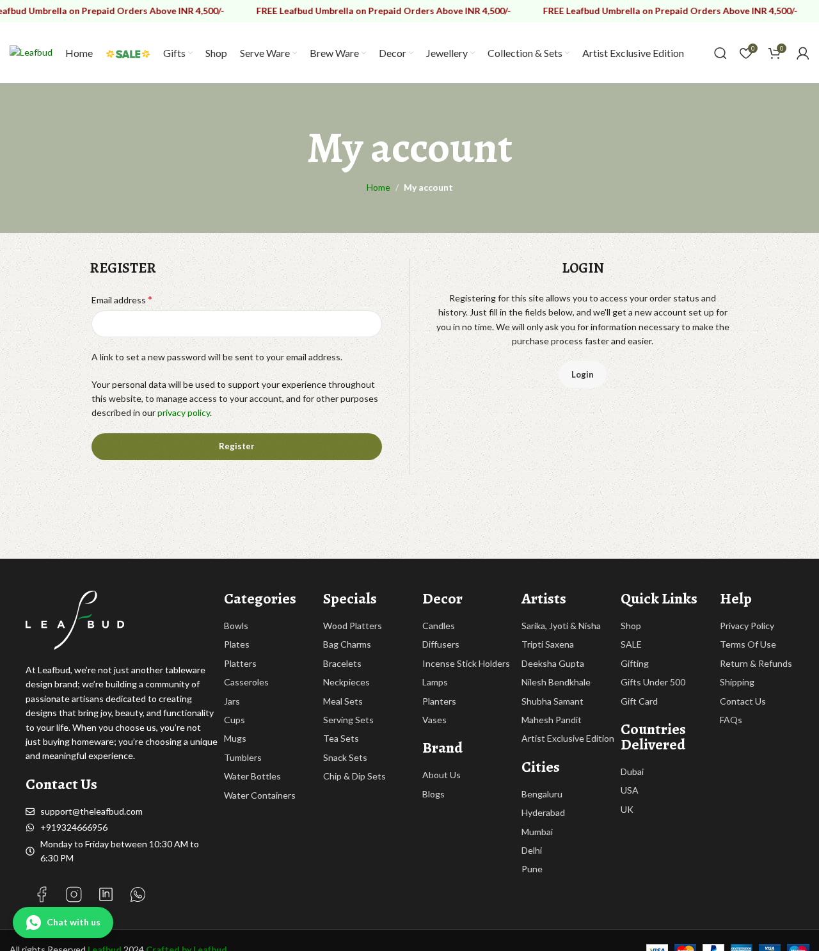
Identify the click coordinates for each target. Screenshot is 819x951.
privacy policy (183, 412)
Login (582, 374)
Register (237, 446)
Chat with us (73, 921)
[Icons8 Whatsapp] (138, 894)
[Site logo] (31, 51)
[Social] (42, 894)
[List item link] (273, 626)
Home (378, 187)
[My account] (803, 53)
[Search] (720, 53)
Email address (121, 299)
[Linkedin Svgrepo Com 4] (106, 894)
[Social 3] (74, 894)
